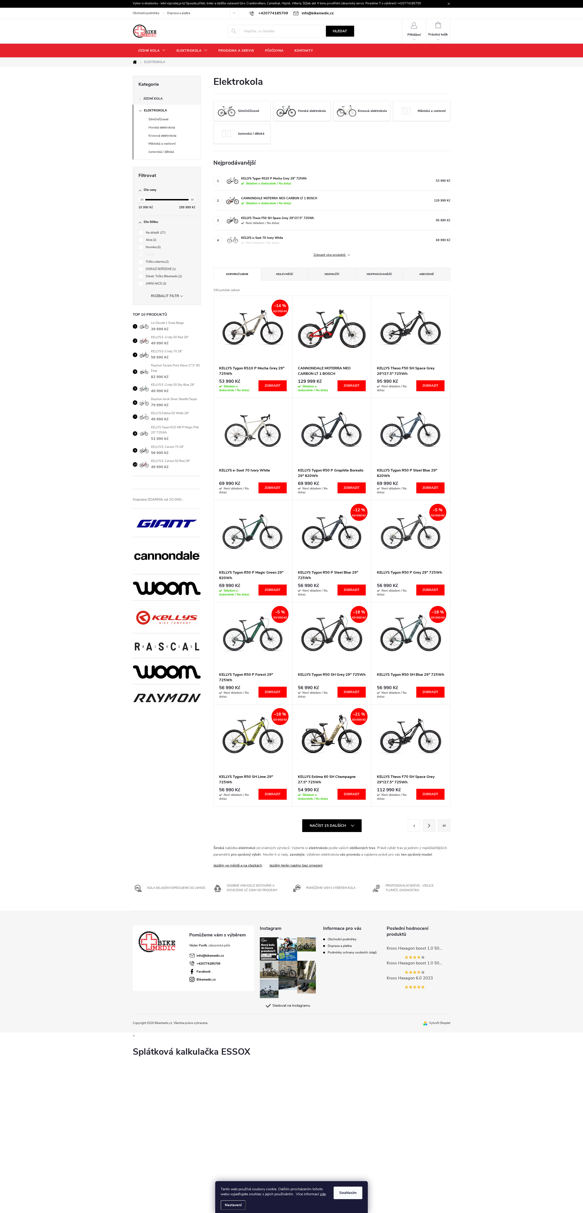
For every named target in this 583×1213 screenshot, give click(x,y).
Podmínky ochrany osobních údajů (352, 952)
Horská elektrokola (161, 127)
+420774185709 (208, 963)
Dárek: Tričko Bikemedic (163, 276)
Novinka (153, 247)
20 (444, 825)
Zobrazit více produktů (330, 255)
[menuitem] (152, 51)
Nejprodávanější (379, 274)
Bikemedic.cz (206, 979)
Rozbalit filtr (165, 295)
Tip (149, 254)
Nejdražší (332, 274)
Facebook (204, 971)
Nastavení (233, 1205)
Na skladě (155, 233)
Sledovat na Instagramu (291, 1005)
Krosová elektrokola (162, 136)
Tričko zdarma (157, 262)
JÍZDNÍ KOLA (153, 98)
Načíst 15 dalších (328, 825)
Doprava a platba (178, 13)
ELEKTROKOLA (155, 110)
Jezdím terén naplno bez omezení (295, 865)
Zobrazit (273, 385)
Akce (151, 240)
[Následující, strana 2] (429, 825)
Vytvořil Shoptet (439, 1023)
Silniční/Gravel (158, 119)
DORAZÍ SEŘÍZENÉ (160, 269)
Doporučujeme (237, 274)
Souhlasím (348, 1192)
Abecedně (426, 274)
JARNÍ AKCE (155, 284)
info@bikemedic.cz (210, 955)
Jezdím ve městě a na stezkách (237, 865)
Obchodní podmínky (146, 13)
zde (323, 1194)
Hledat (340, 31)
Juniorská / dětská (161, 152)
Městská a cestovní (162, 143)
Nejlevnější (284, 274)
